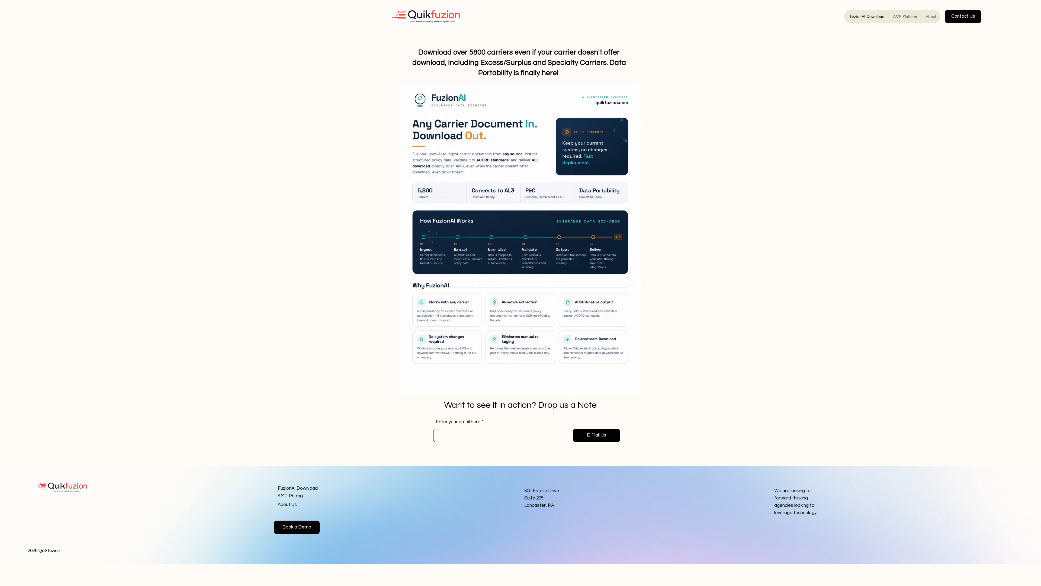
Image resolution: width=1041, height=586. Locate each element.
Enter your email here (458, 422)
